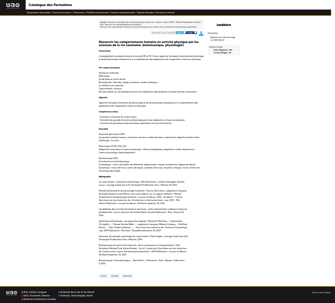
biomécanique (127, 276)
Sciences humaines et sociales (40, 299)
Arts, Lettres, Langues (35, 292)
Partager (190, 33)
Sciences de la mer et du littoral (77, 292)
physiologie (114, 276)
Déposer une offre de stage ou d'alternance (222, 38)
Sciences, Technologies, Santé (76, 295)
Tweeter (180, 33)
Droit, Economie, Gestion (37, 295)
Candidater (224, 25)
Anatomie (103, 276)
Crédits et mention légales (321, 292)
